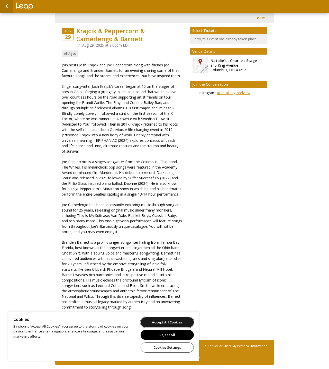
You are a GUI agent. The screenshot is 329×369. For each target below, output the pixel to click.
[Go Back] (6, 6)
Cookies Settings (167, 347)
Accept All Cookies (167, 322)
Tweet (264, 18)
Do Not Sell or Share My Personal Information (235, 346)
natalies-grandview (41, 6)
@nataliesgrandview (233, 92)
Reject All (167, 334)
